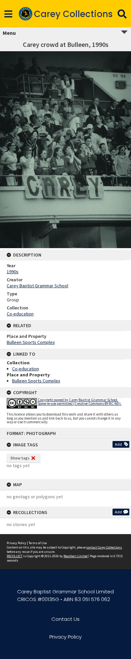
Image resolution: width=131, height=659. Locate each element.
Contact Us (65, 619)
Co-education (20, 314)
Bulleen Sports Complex (31, 342)
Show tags (20, 457)
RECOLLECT (15, 556)
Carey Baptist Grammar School (37, 286)
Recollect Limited (75, 556)
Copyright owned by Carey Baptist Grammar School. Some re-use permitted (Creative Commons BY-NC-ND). (80, 401)
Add (118, 444)
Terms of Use (38, 543)
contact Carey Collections (104, 547)
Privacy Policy (16, 543)
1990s (12, 272)
